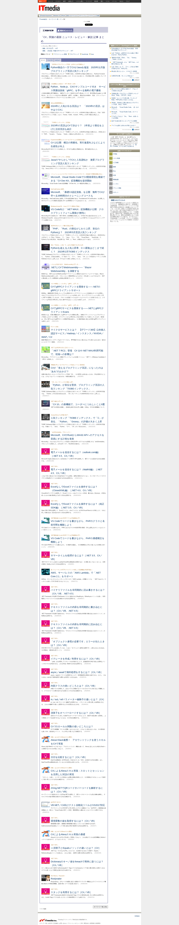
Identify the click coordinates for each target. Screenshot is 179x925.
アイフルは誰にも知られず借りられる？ (125, 126)
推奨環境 (97, 923)
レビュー (57, 60)
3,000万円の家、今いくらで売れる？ (125, 76)
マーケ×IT (89, 1)
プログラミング (74, 54)
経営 (64, 1)
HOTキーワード (124, 197)
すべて (43, 60)
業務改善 (116, 179)
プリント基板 (117, 188)
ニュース (50, 1)
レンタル (116, 184)
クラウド (90, 15)
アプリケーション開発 (60, 54)
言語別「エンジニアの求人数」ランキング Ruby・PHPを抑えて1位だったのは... (124, 99)
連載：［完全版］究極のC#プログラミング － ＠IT (57, 51)
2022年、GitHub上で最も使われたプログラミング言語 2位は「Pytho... (125, 103)
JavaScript (85, 54)
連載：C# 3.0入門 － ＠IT (50, 48)
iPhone (63, 15)
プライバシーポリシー (73, 923)
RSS (82, 923)
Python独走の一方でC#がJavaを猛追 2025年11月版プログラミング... (124, 49)
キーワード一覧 (53, 19)
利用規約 (137, 916)
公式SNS (50, 923)
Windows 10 (56, 15)
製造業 (96, 1)
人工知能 (96, 15)
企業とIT (70, 1)
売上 (114, 171)
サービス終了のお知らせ (125, 134)
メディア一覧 (43, 923)
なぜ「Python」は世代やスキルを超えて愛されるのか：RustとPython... (125, 54)
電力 (102, 1)
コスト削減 (116, 158)
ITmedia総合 (43, 19)
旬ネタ (121, 1)
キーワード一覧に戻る (100, 907)
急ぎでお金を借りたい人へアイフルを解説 (125, 121)
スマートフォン (83, 15)
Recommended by (127, 80)
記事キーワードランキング (124, 150)
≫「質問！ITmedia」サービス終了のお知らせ (123, 145)
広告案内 (55, 923)
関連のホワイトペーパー (65, 30)
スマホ (107, 1)
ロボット (116, 192)
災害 (114, 175)
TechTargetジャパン (128, 45)
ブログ (128, 1)
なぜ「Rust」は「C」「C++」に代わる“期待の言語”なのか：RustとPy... (124, 67)
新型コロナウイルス (72, 15)
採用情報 (92, 923)
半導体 (115, 154)
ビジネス (58, 1)
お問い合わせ (63, 923)
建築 (114, 167)
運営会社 (86, 923)
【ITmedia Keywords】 (45, 15)
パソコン (114, 1)
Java (92, 54)
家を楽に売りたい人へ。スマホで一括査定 (125, 72)
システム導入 (79, 1)
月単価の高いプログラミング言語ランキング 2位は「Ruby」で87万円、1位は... (125, 94)
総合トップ (42, 1)
